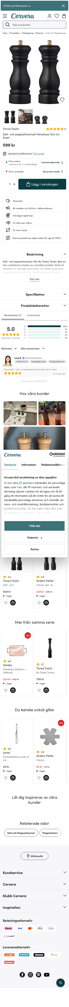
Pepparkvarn (50, 833)
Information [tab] (29, 464)
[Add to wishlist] (62, 99)
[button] (7, 24)
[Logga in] (49, 16)
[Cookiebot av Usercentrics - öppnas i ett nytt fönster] (49, 455)
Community (33, 315)
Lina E (18, 358)
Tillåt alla (34, 525)
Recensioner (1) (12, 315)
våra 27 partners (23, 482)
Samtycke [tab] (10, 464)
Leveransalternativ (50, 162)
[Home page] (22, 17)
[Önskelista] (56, 16)
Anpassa (32, 537)
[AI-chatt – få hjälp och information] (60, 982)
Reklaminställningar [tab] (53, 464)
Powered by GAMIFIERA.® (35, 381)
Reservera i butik (51, 171)
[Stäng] (63, 6)
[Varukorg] (64, 16)
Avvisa (34, 549)
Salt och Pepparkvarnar (21, 833)
